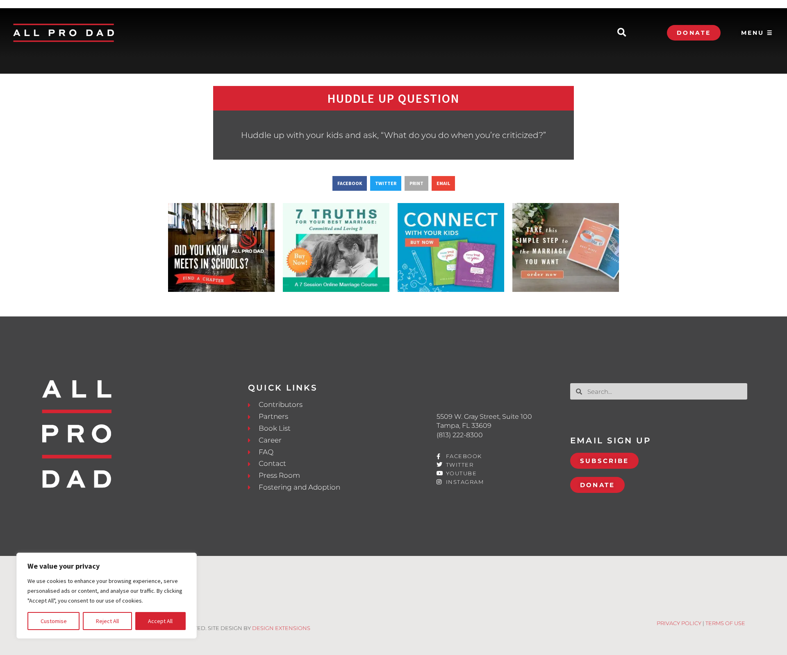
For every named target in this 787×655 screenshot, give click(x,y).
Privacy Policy (679, 623)
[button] (621, 33)
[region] (106, 596)
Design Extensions (281, 628)
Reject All (107, 621)
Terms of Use (725, 623)
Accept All (160, 621)
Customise (54, 621)
